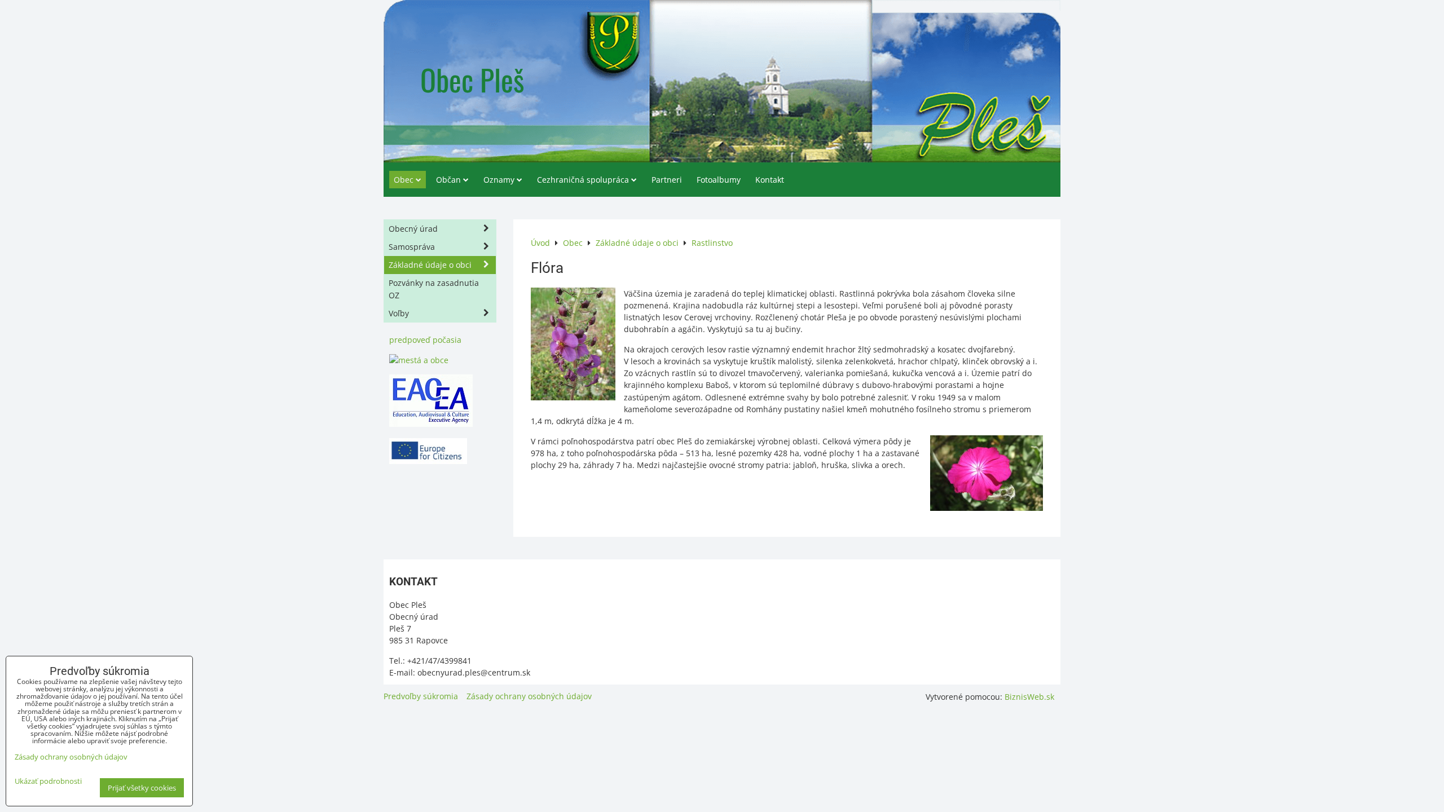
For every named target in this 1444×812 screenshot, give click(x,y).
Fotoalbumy (719, 179)
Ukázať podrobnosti (48, 781)
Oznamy (498, 179)
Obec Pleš (472, 79)
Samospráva (412, 246)
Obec (403, 179)
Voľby (399, 313)
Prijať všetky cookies (142, 788)
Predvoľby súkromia (421, 696)
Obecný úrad (413, 228)
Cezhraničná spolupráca (583, 179)
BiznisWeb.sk (1029, 696)
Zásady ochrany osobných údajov (529, 696)
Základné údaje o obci (430, 264)
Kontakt (769, 179)
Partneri (666, 179)
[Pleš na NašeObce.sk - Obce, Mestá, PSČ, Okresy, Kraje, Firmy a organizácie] (418, 360)
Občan (448, 179)
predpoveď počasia (425, 339)
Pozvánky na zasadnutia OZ (434, 288)
